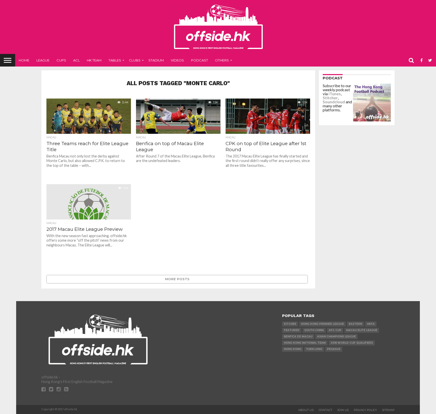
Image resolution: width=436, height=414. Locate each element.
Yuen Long (314, 349)
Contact (325, 410)
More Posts (177, 279)
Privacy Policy (365, 410)
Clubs (135, 60)
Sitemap (388, 410)
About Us (306, 410)
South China (314, 330)
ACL (76, 60)
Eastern (355, 324)
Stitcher (330, 97)
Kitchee (290, 324)
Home (24, 60)
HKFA (371, 324)
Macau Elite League (361, 330)
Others (222, 60)
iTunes (335, 93)
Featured (291, 330)
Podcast (199, 60)
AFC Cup (335, 330)
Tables (114, 60)
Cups (61, 60)
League (42, 60)
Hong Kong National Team (305, 342)
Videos (177, 60)
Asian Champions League (336, 336)
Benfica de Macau (298, 336)
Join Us (343, 410)
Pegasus (333, 349)
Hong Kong (292, 349)
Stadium (156, 60)
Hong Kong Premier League (322, 324)
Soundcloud (334, 101)
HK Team (94, 60)
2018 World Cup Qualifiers (352, 342)
